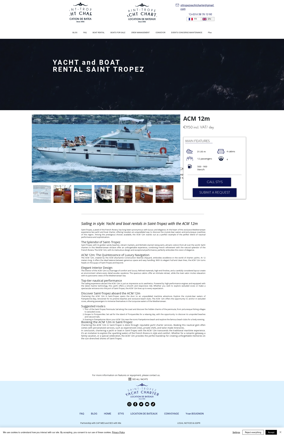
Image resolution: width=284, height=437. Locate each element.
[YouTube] (147, 404)
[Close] (280, 432)
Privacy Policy (118, 432)
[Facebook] (135, 404)
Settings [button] (236, 432)
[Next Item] (175, 148)
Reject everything (253, 432)
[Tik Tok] (153, 404)
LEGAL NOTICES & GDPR (188, 423)
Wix (119, 423)
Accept (271, 432)
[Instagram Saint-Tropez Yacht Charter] (129, 404)
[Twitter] (141, 404)
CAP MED (100, 423)
